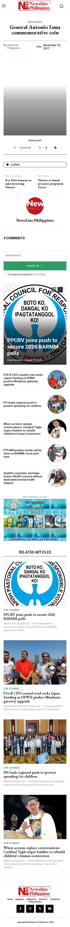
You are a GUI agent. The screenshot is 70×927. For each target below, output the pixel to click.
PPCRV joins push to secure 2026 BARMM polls (32, 346)
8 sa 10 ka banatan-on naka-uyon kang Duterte (18, 183)
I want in (32, 266)
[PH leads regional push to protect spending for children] (57, 404)
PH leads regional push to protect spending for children (22, 404)
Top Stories (11, 610)
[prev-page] (53, 289)
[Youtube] (49, 909)
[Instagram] (30, 909)
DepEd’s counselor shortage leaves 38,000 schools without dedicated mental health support (23, 478)
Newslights (35, 21)
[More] (55, 147)
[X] (40, 909)
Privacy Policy (39, 274)
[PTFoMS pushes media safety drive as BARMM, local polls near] (57, 453)
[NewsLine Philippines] (35, 206)
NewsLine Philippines (13, 46)
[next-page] (60, 289)
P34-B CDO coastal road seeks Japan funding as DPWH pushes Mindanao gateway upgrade (23, 379)
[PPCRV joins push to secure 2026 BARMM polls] (35, 324)
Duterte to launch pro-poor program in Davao (50, 183)
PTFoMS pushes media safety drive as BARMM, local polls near (22, 453)
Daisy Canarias (14, 360)
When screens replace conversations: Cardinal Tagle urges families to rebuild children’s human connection (23, 428)
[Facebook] (20, 909)
